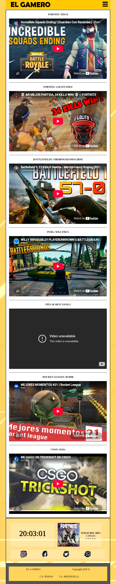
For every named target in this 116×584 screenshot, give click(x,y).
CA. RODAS (46, 576)
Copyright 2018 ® (81, 569)
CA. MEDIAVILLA (69, 576)
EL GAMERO (33, 569)
